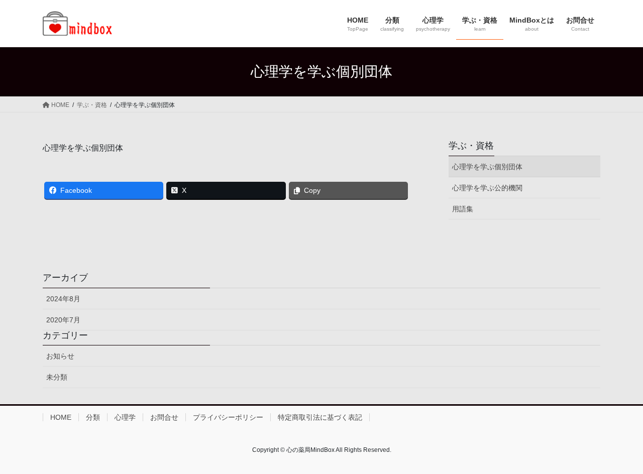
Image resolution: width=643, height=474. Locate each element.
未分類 (56, 377)
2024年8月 (63, 299)
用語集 (462, 209)
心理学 (125, 417)
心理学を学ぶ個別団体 (487, 167)
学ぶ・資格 (471, 146)
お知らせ (60, 356)
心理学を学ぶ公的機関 (487, 188)
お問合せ (164, 417)
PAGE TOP (618, 451)
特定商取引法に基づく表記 (320, 417)
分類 (93, 417)
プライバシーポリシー (228, 417)
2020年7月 (63, 320)
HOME (60, 417)
